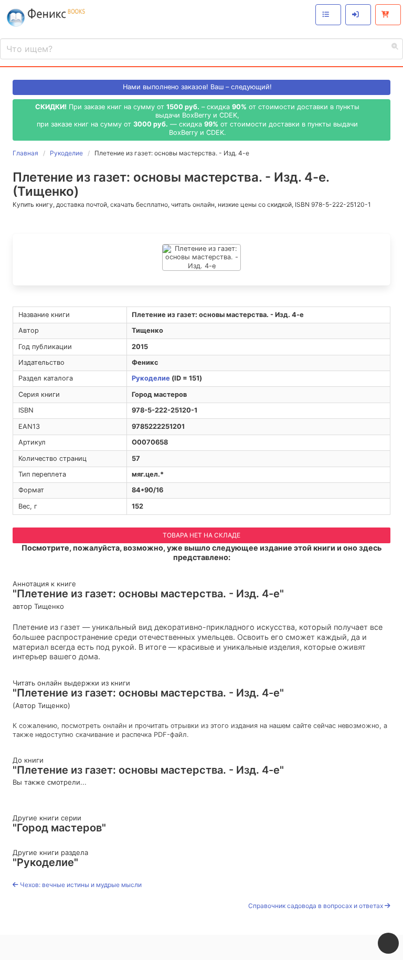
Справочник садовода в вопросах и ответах (316, 906)
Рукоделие (151, 378)
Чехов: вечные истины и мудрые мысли (80, 885)
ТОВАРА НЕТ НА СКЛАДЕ (201, 535)
